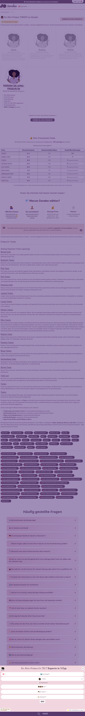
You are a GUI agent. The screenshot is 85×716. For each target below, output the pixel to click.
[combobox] (3, 674)
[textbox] (45, 674)
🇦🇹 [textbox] (3, 674)
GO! (42, 701)
